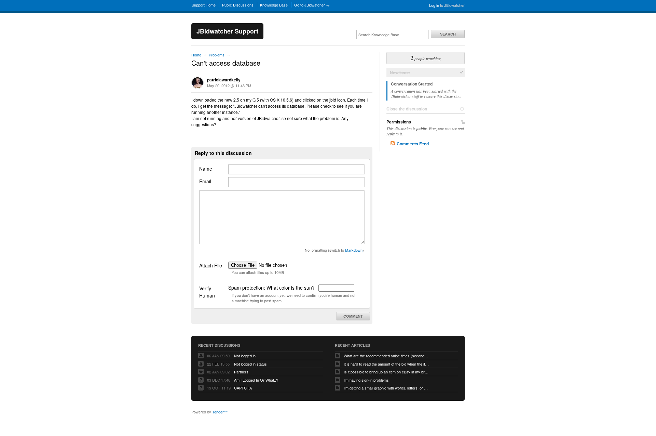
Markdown (354, 250)
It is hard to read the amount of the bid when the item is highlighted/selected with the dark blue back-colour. (386, 364)
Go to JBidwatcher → (312, 5)
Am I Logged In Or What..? (256, 380)
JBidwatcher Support (227, 31)
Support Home (204, 5)
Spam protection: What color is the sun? (272, 287)
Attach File (210, 265)
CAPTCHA (243, 388)
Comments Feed (413, 144)
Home (196, 54)
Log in (434, 5)
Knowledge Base (274, 5)
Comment (353, 316)
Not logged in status (250, 364)
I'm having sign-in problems (366, 380)
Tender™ (220, 411)
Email (205, 181)
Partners (241, 371)
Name (205, 168)
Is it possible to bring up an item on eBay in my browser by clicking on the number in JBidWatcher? (386, 371)
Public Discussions (238, 5)
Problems (216, 54)
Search (448, 34)
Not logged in (245, 355)
